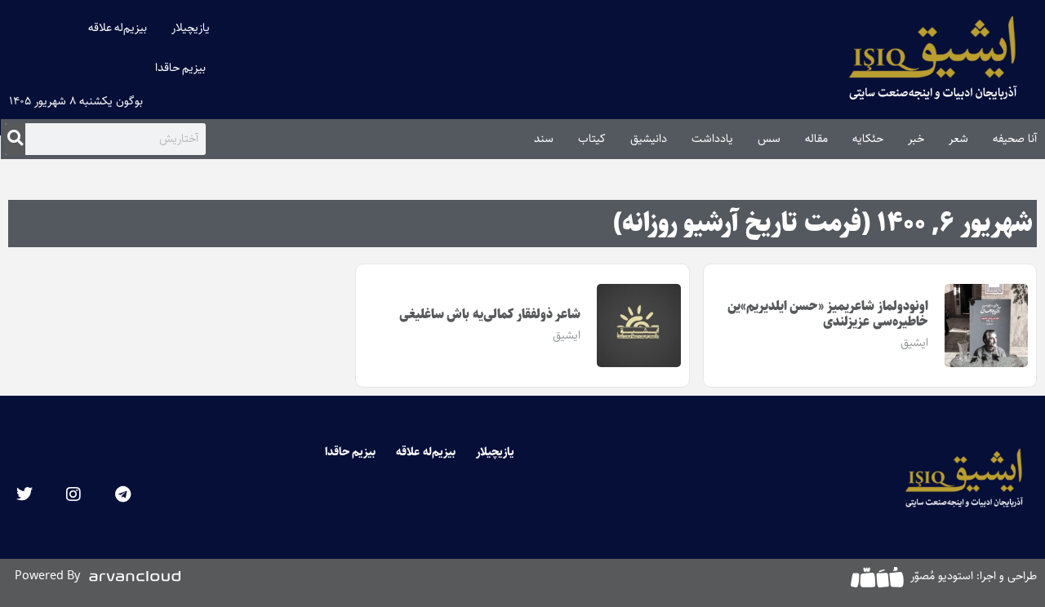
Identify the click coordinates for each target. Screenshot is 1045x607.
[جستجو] (15, 138)
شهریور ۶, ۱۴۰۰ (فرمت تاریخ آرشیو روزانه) (823, 223)
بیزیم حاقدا (181, 68)
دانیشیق (648, 139)
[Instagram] (73, 494)
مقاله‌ (816, 139)
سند (544, 139)
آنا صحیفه (1015, 139)
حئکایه (867, 139)
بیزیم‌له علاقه (118, 28)
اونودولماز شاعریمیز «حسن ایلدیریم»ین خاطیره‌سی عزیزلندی (827, 314)
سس (769, 139)
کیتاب (592, 139)
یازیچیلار (190, 28)
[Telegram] (122, 494)
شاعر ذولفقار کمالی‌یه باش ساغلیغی (490, 314)
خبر (916, 139)
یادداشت (712, 139)
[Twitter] (24, 494)
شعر (958, 139)
